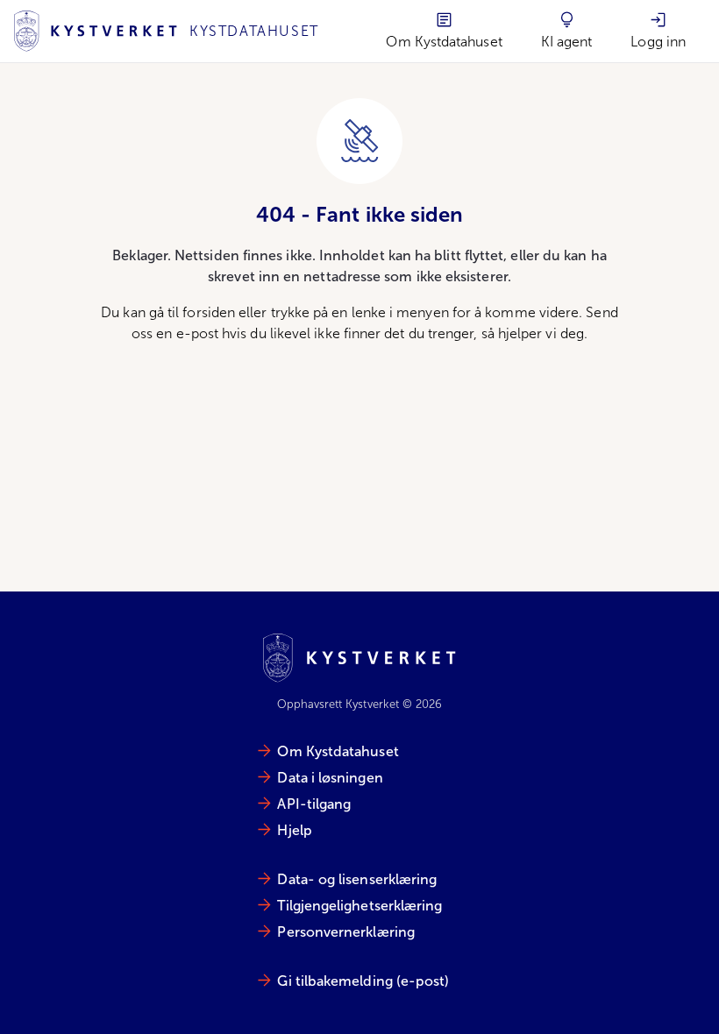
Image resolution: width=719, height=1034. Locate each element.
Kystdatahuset (254, 31)
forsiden (208, 312)
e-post (197, 333)
